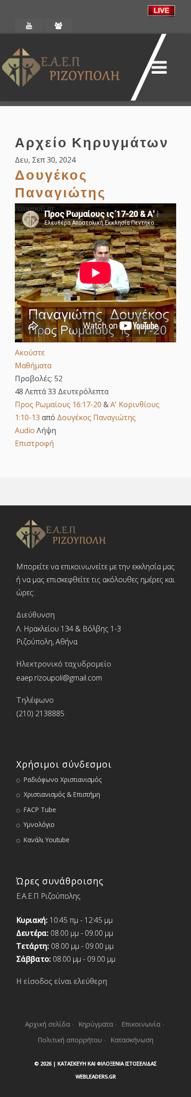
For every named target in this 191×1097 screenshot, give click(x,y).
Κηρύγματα (95, 1024)
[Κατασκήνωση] (58, 25)
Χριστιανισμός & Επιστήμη (62, 794)
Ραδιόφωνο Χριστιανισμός (63, 779)
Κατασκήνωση (131, 1039)
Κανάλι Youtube (47, 839)
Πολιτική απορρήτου (70, 1039)
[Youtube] (29, 25)
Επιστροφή (34, 443)
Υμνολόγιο (39, 824)
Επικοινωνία (140, 1024)
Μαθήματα (33, 365)
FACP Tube (40, 809)
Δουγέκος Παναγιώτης (96, 417)
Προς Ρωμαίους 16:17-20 (58, 404)
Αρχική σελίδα (47, 1024)
